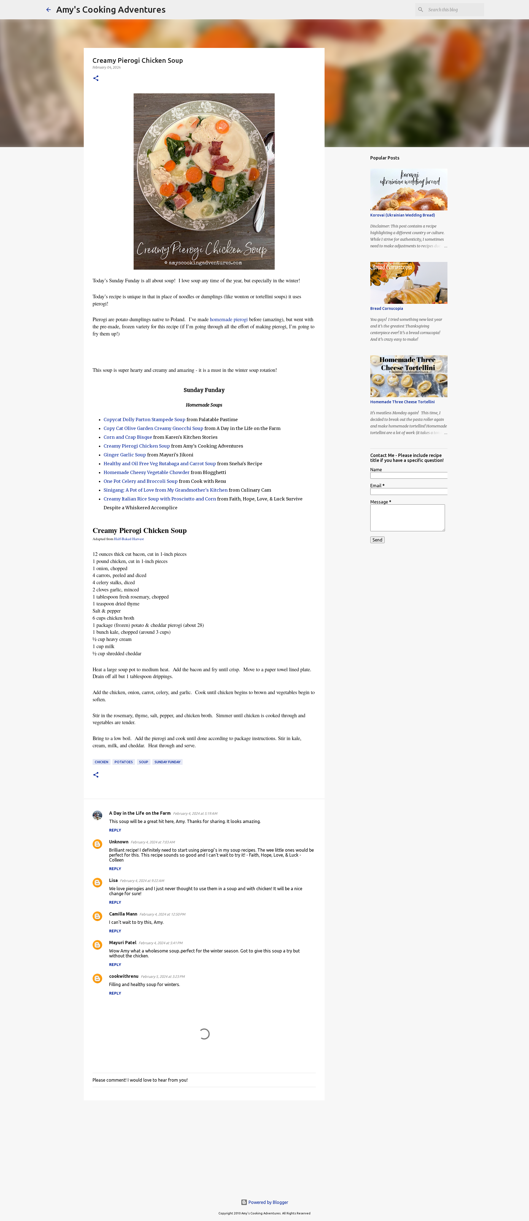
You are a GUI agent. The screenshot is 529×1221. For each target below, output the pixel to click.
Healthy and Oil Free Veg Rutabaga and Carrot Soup (160, 463)
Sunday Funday (167, 762)
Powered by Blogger (267, 1202)
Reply (115, 830)
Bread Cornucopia (386, 308)
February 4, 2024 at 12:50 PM (162, 914)
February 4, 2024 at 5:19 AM (195, 813)
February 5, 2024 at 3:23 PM (163, 976)
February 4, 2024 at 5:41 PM (160, 943)
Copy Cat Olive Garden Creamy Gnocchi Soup (153, 428)
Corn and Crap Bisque (128, 437)
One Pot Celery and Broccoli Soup (141, 481)
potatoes (124, 762)
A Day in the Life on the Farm (140, 813)
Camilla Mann (123, 913)
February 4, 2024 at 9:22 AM (142, 880)
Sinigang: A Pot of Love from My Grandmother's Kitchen (166, 490)
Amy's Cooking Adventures (111, 9)
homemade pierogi (229, 319)
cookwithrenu (124, 976)
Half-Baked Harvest (129, 538)
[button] (96, 78)
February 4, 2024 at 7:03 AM (153, 842)
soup (143, 762)
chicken (101, 762)
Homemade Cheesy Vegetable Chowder (147, 472)
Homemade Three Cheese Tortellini (402, 402)
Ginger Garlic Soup (125, 454)
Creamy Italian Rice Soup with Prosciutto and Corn (160, 499)
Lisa (113, 880)
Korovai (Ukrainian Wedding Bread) (402, 215)
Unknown (118, 841)
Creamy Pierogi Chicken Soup (137, 446)
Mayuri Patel (122, 942)
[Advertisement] (204, 1147)
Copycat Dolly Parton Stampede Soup (144, 419)
